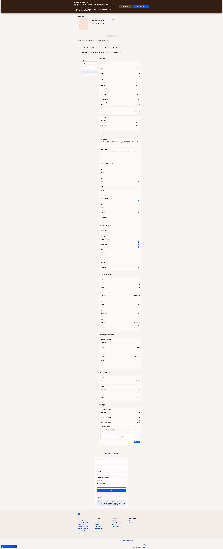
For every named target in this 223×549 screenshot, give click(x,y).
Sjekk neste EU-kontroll (116, 522)
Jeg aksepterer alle (140, 6)
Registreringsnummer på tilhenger (128, 433)
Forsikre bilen (80, 533)
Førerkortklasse (104, 433)
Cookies (140, 540)
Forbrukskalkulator (98, 520)
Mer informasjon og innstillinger (86, 10)
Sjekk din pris (111, 490)
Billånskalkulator (98, 524)
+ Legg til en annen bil (111, 35)
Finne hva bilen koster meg (83, 522)
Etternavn (99, 471)
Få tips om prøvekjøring (82, 531)
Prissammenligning (81, 530)
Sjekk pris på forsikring (9, 546)
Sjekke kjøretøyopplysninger (83, 526)
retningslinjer (118, 495)
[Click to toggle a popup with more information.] (104, 459)
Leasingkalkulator (98, 526)
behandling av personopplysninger (106, 493)
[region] (111, 6)
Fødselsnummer (100, 458)
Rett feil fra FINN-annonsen (134, 522)
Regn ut (137, 441)
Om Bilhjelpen (114, 520)
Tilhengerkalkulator (98, 528)
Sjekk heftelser (114, 524)
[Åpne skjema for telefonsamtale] (145, 545)
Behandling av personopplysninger (127, 540)
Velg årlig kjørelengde (101, 483)
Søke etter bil (80, 520)
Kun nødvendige (125, 6)
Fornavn (98, 465)
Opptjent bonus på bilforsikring (103, 477)
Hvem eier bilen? (115, 526)
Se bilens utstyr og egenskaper (83, 528)
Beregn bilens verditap (99, 522)
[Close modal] (113, 20)
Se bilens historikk (81, 524)
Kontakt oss (131, 520)
